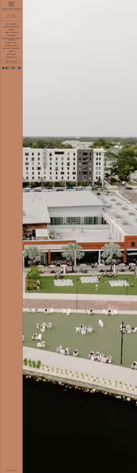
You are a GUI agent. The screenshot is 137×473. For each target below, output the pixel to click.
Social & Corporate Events (11, 39)
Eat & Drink (11, 24)
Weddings (11, 35)
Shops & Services (11, 27)
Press (11, 29)
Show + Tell (11, 42)
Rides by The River (11, 48)
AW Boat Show (11, 45)
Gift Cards (12, 54)
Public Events (11, 32)
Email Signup (11, 62)
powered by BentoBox (14, 470)
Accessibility (11, 57)
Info (11, 51)
